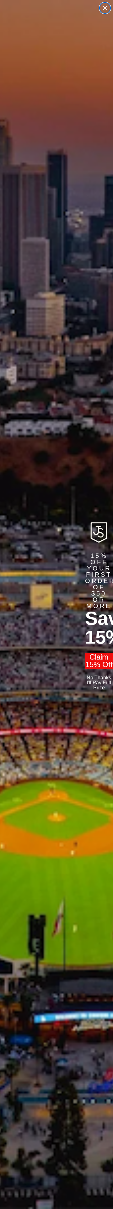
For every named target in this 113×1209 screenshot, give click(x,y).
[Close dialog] (105, 8)
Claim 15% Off (99, 661)
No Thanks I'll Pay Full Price (99, 682)
